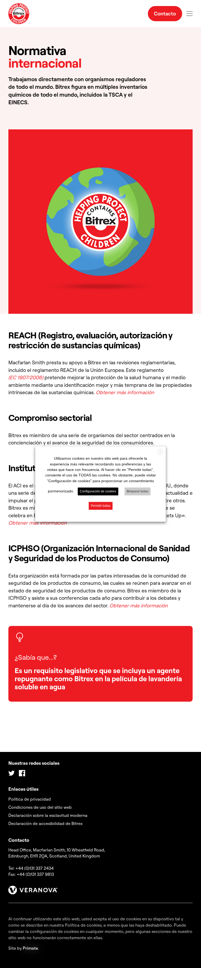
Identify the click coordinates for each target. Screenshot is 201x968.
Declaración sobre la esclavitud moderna (47, 815)
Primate (30, 948)
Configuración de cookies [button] (98, 491)
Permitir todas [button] (100, 506)
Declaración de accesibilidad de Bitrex (45, 823)
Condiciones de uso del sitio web (40, 807)
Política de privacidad (29, 799)
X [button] (160, 452)
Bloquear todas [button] (137, 491)
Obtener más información (125, 392)
